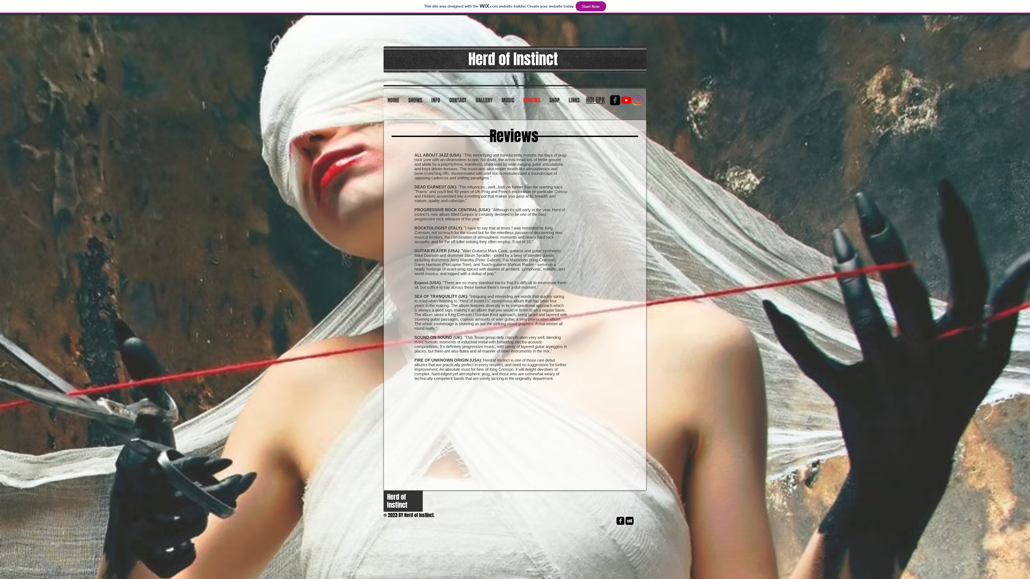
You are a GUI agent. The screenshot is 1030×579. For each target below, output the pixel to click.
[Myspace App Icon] (630, 521)
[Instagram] (637, 100)
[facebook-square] (615, 100)
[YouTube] (626, 100)
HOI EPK (595, 100)
